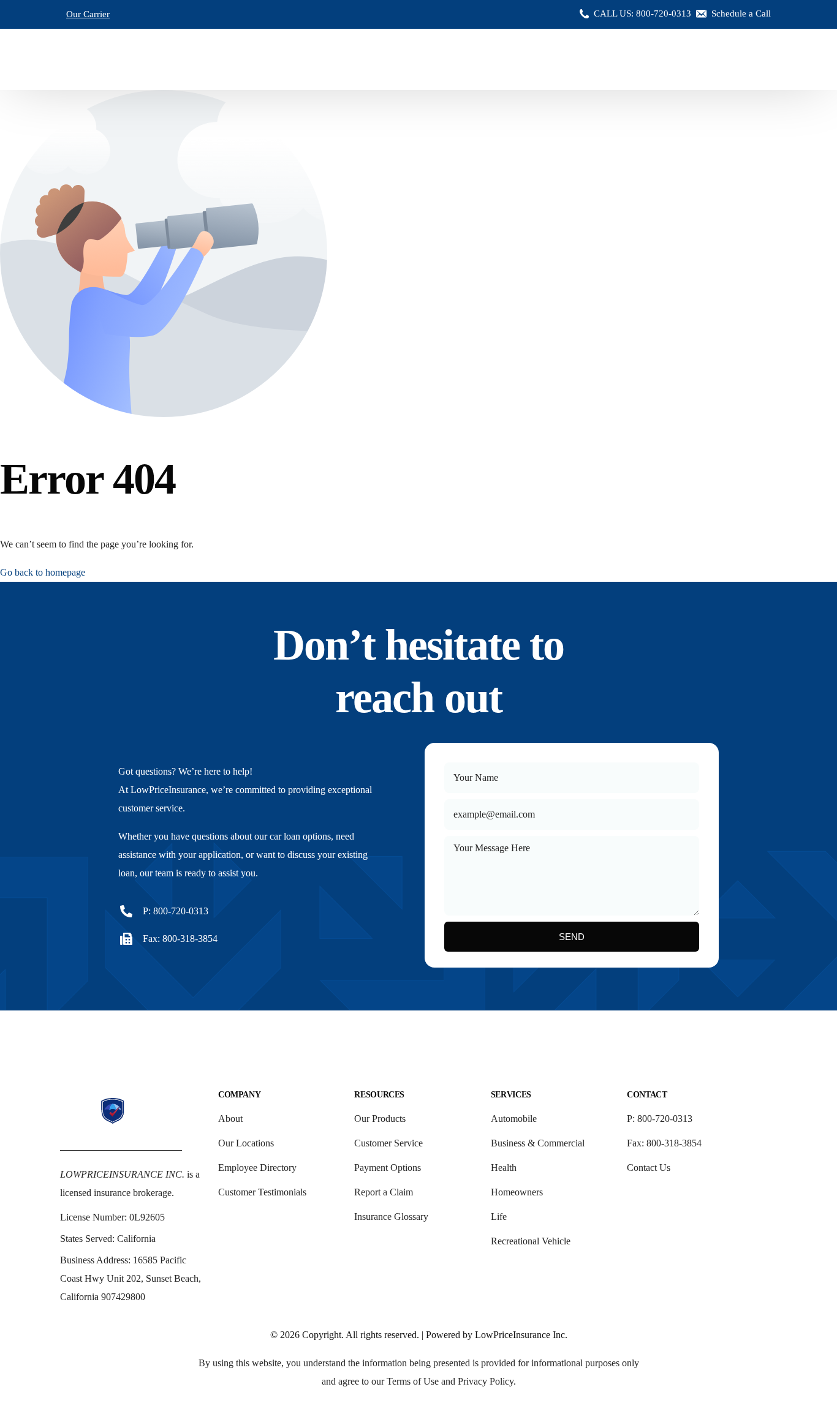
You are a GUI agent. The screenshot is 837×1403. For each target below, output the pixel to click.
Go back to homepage (42, 572)
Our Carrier (88, 14)
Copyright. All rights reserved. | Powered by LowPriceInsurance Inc (433, 1335)
